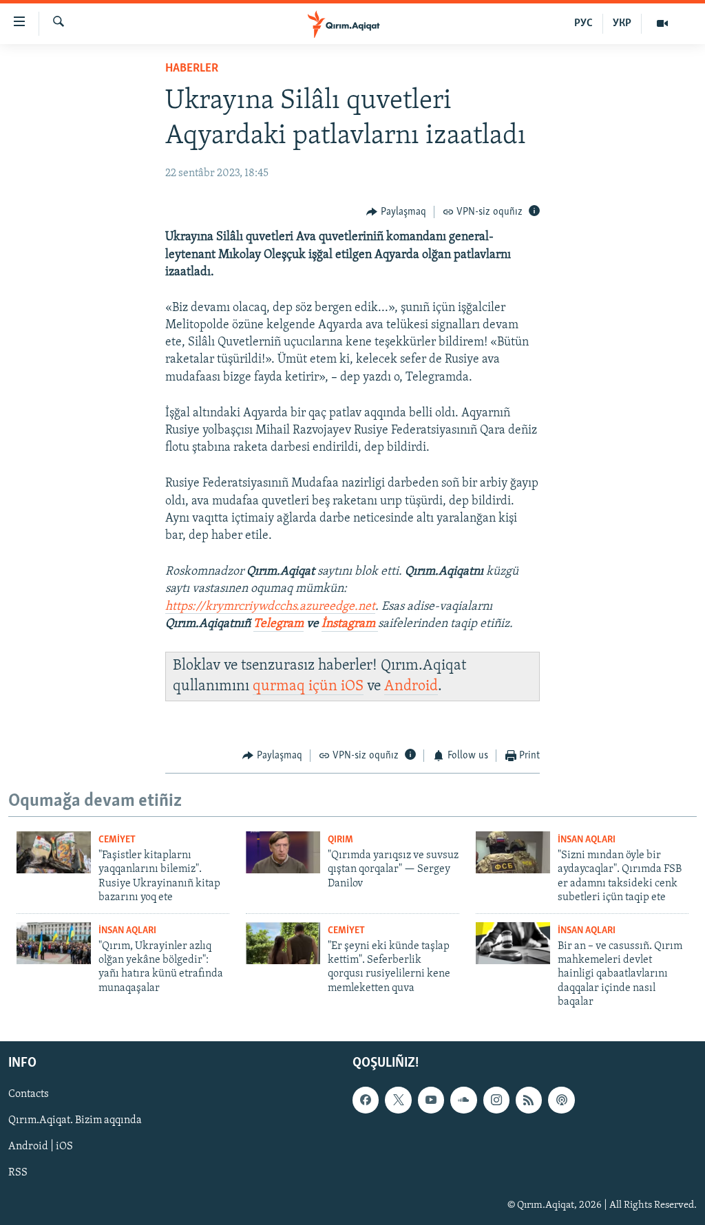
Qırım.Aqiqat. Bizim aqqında (75, 1120)
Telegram (278, 624)
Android (411, 686)
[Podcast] (561, 1100)
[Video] (662, 23)
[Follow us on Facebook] (365, 1100)
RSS (18, 1172)
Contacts (28, 1094)
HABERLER (191, 69)
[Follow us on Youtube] (431, 1100)
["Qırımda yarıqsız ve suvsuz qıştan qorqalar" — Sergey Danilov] (283, 852)
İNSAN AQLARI (586, 840)
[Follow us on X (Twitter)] (398, 1100)
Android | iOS (40, 1146)
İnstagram (350, 624)
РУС (583, 23)
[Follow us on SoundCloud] (463, 1100)
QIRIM (340, 840)
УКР (622, 23)
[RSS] (529, 1100)
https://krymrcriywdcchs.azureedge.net (270, 607)
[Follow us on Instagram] (496, 1100)
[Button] (396, 212)
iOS (352, 686)
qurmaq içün (297, 686)
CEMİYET (117, 840)
